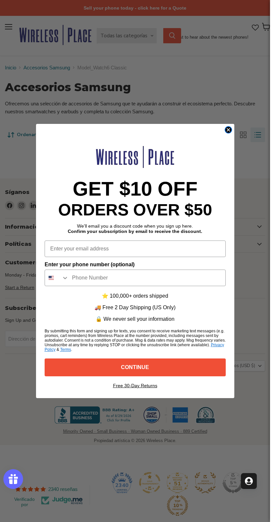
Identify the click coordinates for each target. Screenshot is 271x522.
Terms (65, 349)
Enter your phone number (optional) (90, 264)
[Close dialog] (228, 130)
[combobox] (57, 278)
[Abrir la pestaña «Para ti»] (249, 481)
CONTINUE (135, 367)
